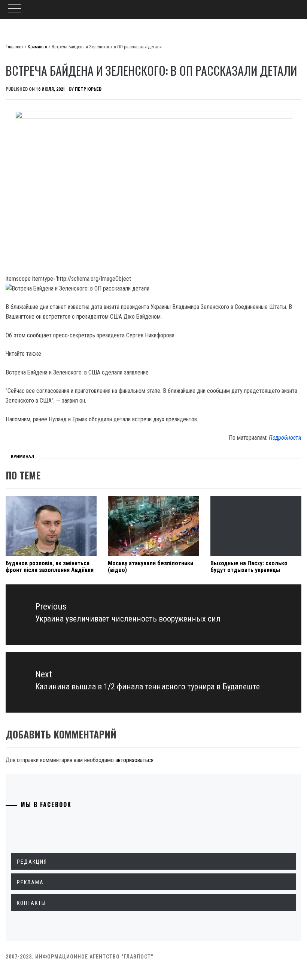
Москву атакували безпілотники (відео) (150, 567)
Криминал (22, 456)
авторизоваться (134, 760)
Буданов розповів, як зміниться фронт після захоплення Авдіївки (50, 567)
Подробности (285, 437)
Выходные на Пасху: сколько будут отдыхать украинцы (249, 567)
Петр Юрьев (88, 89)
